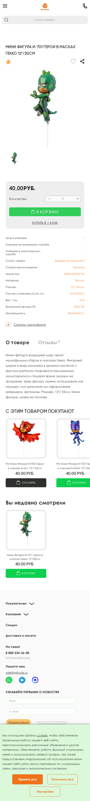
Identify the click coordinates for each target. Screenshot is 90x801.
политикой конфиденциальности (52, 724)
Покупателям (16, 603)
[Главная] (45, 6)
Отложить (29, 482)
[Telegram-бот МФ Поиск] (22, 680)
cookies (42, 735)
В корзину (28, 573)
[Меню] (16, 6)
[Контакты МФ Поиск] (73, 6)
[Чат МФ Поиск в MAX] (35, 680)
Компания (13, 614)
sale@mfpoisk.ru (17, 672)
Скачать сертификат (30, 324)
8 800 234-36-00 (17, 653)
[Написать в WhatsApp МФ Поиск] (9, 680)
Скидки (11, 625)
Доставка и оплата (21, 635)
